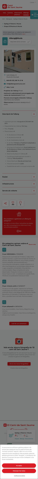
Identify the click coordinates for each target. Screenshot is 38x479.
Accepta (19, 465)
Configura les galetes (19, 475)
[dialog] (19, 461)
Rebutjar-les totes (19, 471)
